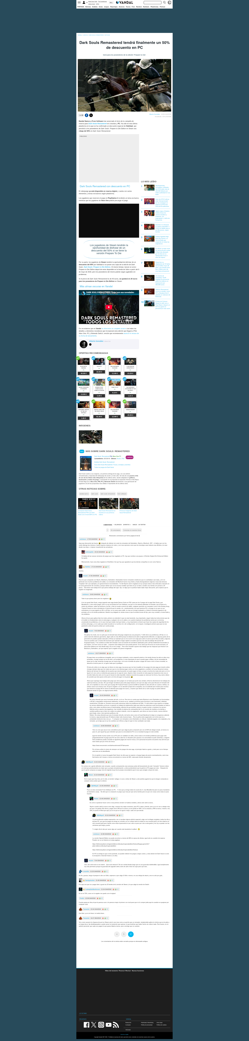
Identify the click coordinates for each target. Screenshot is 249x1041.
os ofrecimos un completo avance (114, 328)
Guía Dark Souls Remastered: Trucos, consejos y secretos (112, 465)
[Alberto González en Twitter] (90, 344)
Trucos (128, 7)
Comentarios (107, 525)
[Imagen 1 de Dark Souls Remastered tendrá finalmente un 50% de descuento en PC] (90, 437)
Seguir (81, 451)
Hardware (146, 7)
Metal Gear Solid (92, 1)
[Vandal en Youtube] (108, 1024)
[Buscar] (164, 2)
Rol (123, 458)
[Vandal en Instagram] (101, 1024)
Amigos (135, 524)
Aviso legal (159, 1022)
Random (139, 7)
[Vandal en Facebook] (86, 1024)
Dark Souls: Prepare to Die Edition (97, 267)
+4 (110, 762)
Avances (121, 7)
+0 (103, 539)
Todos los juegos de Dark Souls (104, 467)
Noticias (88, 7)
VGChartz (128, 1029)
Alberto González (154, 114)
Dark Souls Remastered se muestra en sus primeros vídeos (107, 512)
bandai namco (84, 494)
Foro (133, 7)
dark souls (94, 494)
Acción (119, 458)
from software (122, 494)
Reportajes (113, 7)
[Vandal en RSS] (116, 1024)
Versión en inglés (124, 1034)
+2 (106, 594)
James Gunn (91, 4)
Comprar (130, 457)
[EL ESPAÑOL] (170, 2)
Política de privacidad (146, 1025)
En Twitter (142, 524)
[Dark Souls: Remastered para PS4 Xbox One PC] (85, 463)
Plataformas (154, 7)
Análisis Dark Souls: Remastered (104, 462)
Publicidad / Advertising (147, 1022)
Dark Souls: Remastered (101, 456)
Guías (101, 7)
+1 (111, 552)
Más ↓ (111, 2)
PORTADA (80, 7)
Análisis (94, 7)
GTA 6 (97, 4)
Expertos (126, 524)
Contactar (128, 1025)
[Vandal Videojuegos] (124, 2)
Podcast (162, 7)
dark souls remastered (108, 494)
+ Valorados (118, 524)
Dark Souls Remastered (98, 124)
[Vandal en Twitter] (94, 1024)
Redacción (128, 1022)
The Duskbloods (102, 1)
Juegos (106, 7)
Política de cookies (162, 1025)
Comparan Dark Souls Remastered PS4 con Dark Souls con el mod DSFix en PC (87, 512)
